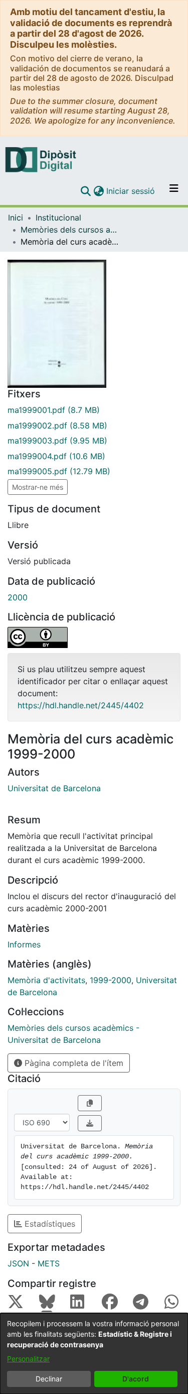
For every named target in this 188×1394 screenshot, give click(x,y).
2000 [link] (18, 597)
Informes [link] (24, 944)
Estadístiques (48, 1224)
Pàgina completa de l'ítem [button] (72, 1063)
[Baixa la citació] (90, 1123)
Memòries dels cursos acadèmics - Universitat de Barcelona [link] (71, 230)
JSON (18, 1263)
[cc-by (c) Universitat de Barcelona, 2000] (94, 637)
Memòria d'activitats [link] (46, 980)
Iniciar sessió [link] (131, 191)
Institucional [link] (58, 217)
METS (49, 1263)
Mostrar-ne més (37, 487)
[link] (94, 410)
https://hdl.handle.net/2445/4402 (81, 705)
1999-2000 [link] (110, 980)
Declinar (49, 1378)
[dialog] (94, 1353)
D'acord (135, 1378)
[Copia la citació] (90, 1103)
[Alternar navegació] (174, 191)
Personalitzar (28, 1358)
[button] (85, 191)
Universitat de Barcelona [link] (54, 788)
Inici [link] (15, 217)
